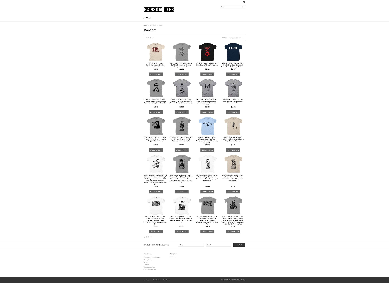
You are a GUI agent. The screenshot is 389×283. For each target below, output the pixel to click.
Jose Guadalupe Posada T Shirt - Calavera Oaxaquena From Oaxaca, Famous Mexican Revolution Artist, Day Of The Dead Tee (155, 220)
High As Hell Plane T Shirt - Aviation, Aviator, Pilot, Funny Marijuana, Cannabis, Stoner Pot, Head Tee (207, 139)
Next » (153, 38)
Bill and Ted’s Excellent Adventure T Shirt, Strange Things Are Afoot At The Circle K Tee (207, 65)
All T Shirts (147, 18)
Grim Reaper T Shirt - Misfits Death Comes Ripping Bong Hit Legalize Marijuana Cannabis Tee (155, 139)
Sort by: (225, 38)
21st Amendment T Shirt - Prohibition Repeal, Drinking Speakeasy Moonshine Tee (155, 65)
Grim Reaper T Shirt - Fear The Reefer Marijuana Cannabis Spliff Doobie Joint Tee (232, 101)
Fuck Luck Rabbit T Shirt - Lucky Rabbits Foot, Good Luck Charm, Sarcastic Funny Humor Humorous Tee (181, 102)
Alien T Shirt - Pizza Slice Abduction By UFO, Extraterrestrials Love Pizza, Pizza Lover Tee (181, 65)
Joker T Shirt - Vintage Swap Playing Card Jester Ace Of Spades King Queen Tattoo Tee (233, 139)
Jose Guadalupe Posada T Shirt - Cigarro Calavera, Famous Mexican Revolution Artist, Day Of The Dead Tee (181, 219)
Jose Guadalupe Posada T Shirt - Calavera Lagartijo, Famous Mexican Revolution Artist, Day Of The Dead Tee (207, 177)
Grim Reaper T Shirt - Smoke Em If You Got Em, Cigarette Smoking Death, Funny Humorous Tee (181, 139)
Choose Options (155, 74)
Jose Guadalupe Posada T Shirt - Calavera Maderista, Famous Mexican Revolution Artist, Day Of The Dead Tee (232, 177)
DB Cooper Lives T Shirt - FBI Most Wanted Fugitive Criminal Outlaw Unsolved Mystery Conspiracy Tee (155, 101)
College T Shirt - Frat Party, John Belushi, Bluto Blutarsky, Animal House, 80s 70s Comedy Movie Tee (232, 65)
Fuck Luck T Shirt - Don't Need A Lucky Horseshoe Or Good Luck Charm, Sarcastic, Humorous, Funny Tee (206, 102)
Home (145, 25)
